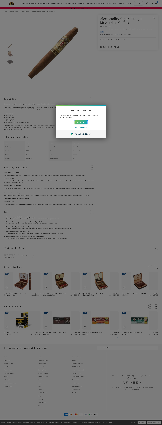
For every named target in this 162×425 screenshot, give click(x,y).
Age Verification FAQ (81, 127)
